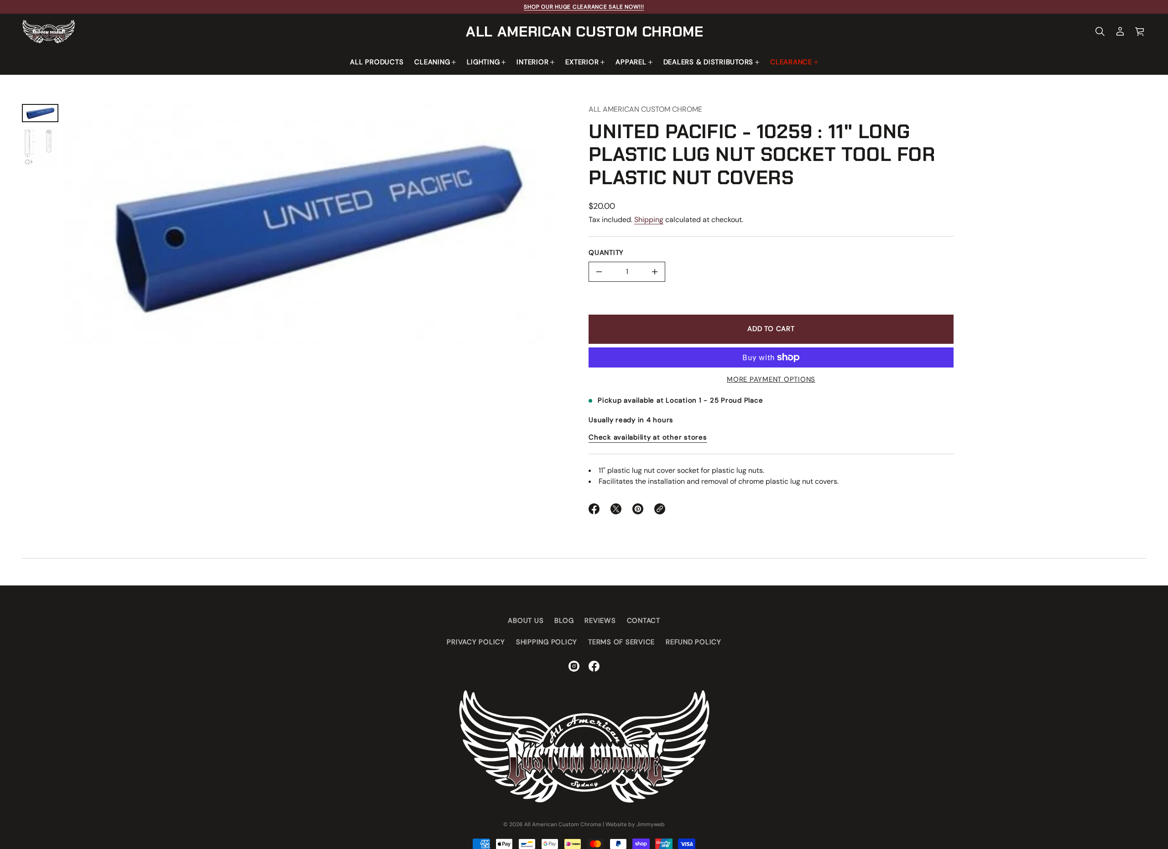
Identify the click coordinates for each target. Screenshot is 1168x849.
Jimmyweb (650, 824)
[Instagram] (574, 666)
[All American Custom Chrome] (48, 31)
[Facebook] (594, 666)
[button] (1100, 31)
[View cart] (1140, 31)
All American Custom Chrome (585, 31)
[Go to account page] (1120, 31)
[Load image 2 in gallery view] (40, 147)
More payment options (771, 379)
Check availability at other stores (648, 437)
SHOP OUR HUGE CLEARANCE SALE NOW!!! (584, 6)
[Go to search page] (1100, 31)
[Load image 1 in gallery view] (40, 113)
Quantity (606, 252)
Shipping (648, 219)
